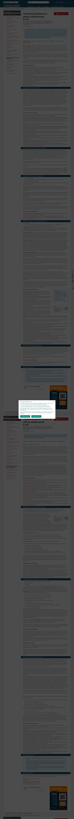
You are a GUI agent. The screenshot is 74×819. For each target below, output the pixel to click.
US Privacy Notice (33, 404)
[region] (37, 409)
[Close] (54, 401)
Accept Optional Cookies (25, 416)
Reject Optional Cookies (36, 416)
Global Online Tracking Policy (42, 404)
